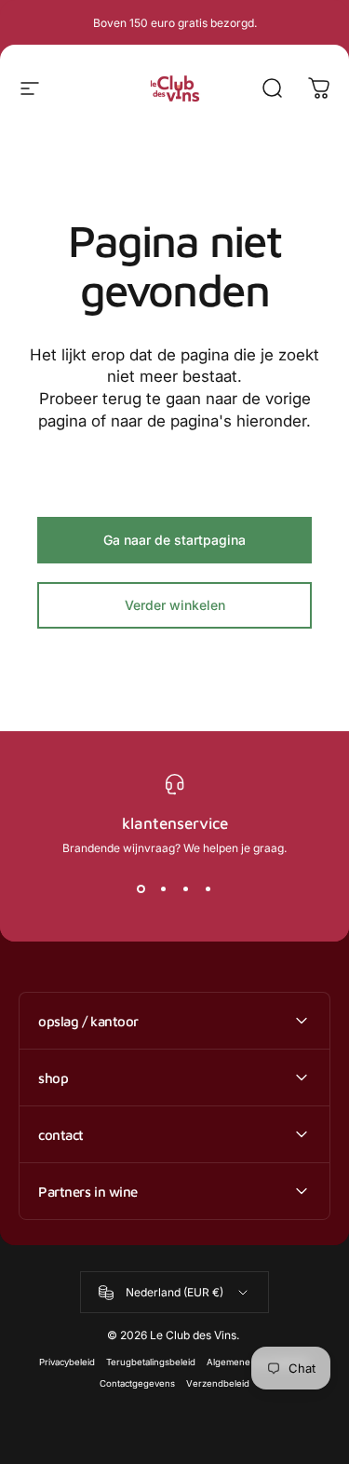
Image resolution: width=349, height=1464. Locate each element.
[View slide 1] (141, 888)
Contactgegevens (137, 1383)
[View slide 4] (208, 888)
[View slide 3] (186, 888)
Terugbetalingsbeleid (150, 1362)
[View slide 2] (164, 888)
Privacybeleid (67, 1362)
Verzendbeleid (217, 1383)
